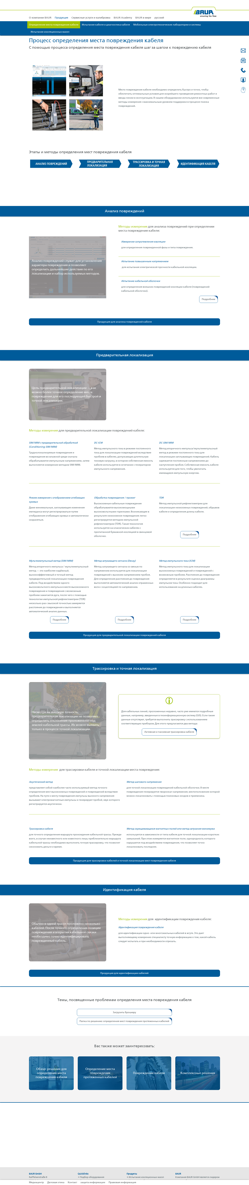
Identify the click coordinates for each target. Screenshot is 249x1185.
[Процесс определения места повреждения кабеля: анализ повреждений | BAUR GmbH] (51, 164)
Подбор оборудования (92, 1177)
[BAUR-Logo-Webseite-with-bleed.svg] (204, 10)
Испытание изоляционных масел (146, 1177)
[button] (243, 50)
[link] (61, 10)
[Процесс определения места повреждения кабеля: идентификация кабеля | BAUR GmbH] (197, 164)
